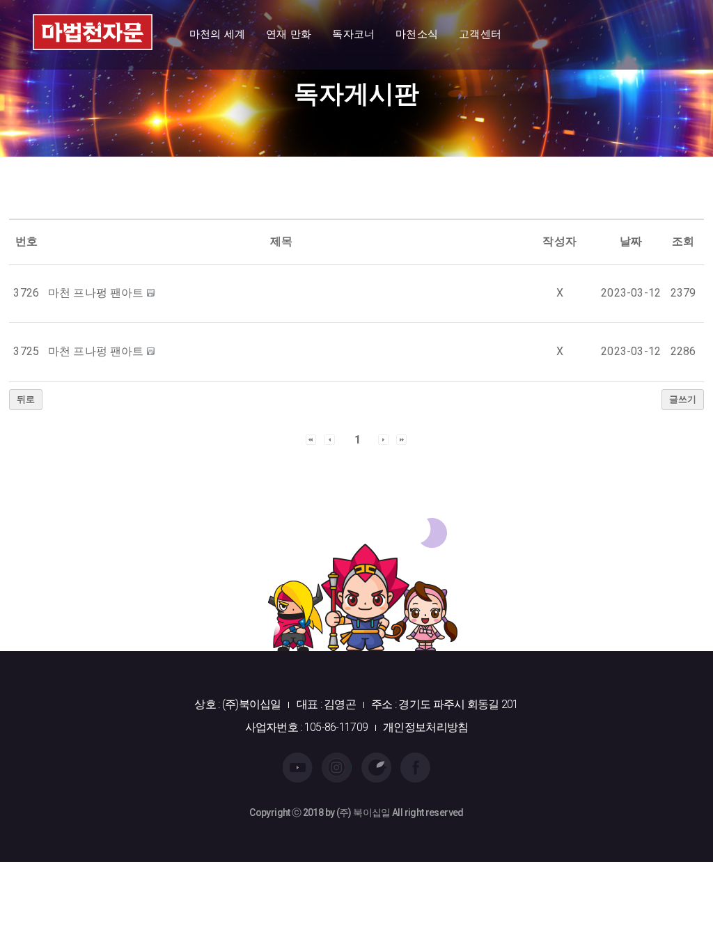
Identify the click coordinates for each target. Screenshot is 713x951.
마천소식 (416, 34)
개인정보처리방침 (425, 727)
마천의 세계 (217, 34)
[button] (311, 439)
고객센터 (480, 34)
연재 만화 (288, 34)
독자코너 (353, 34)
